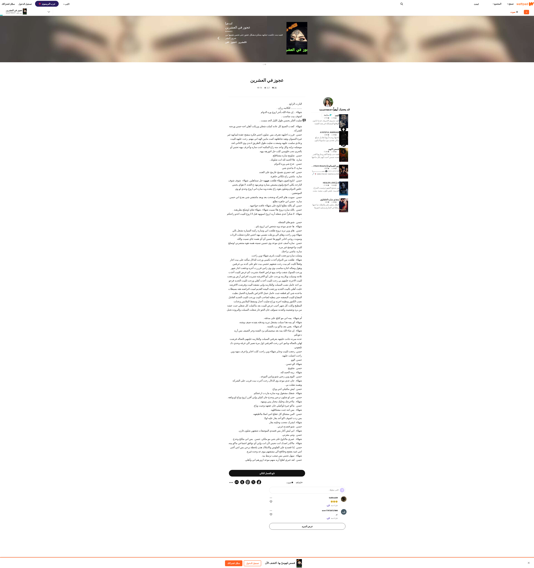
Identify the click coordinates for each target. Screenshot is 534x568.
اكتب (66, 4)
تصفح (511, 3)
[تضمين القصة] (343, 159)
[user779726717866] (344, 512)
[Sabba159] (344, 499)
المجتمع (497, 3)
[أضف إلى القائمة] (526, 12)
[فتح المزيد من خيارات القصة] (343, 166)
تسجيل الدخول (252, 563)
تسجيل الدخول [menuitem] (25, 4)
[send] (342, 490)
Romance (229, 31)
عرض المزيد (307, 526)
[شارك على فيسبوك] (343, 129)
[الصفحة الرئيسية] (525, 4)
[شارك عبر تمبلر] (343, 151)
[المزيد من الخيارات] (271, 497)
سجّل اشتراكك (233, 563)
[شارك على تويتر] (343, 136)
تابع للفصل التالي (267, 473)
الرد (328, 505)
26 (275, 87)
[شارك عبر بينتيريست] (343, 144)
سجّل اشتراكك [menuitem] (8, 4)
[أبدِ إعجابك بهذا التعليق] (271, 501)
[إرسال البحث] (401, 4)
